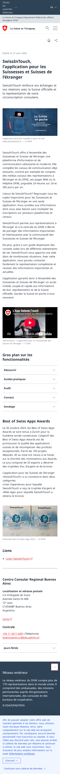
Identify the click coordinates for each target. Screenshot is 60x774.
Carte (6, 619)
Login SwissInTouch (18, 558)
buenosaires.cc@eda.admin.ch (21, 637)
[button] (54, 667)
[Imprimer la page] (48, 40)
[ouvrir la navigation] (55, 28)
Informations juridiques (22, 753)
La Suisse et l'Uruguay (22, 28)
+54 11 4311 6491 (13, 633)
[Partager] (55, 40)
